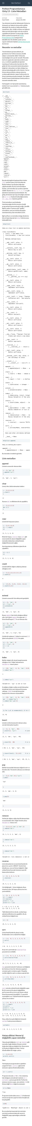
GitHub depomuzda (24, 42)
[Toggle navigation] (3, 3)
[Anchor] (22, 47)
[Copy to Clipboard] (28, 504)
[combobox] (29, 3)
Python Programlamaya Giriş (10, 14)
